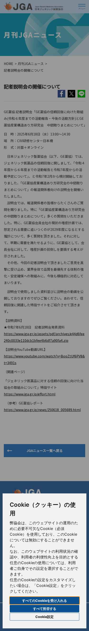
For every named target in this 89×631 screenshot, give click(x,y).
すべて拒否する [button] (44, 609)
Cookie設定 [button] (44, 617)
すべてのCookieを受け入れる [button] (44, 601)
